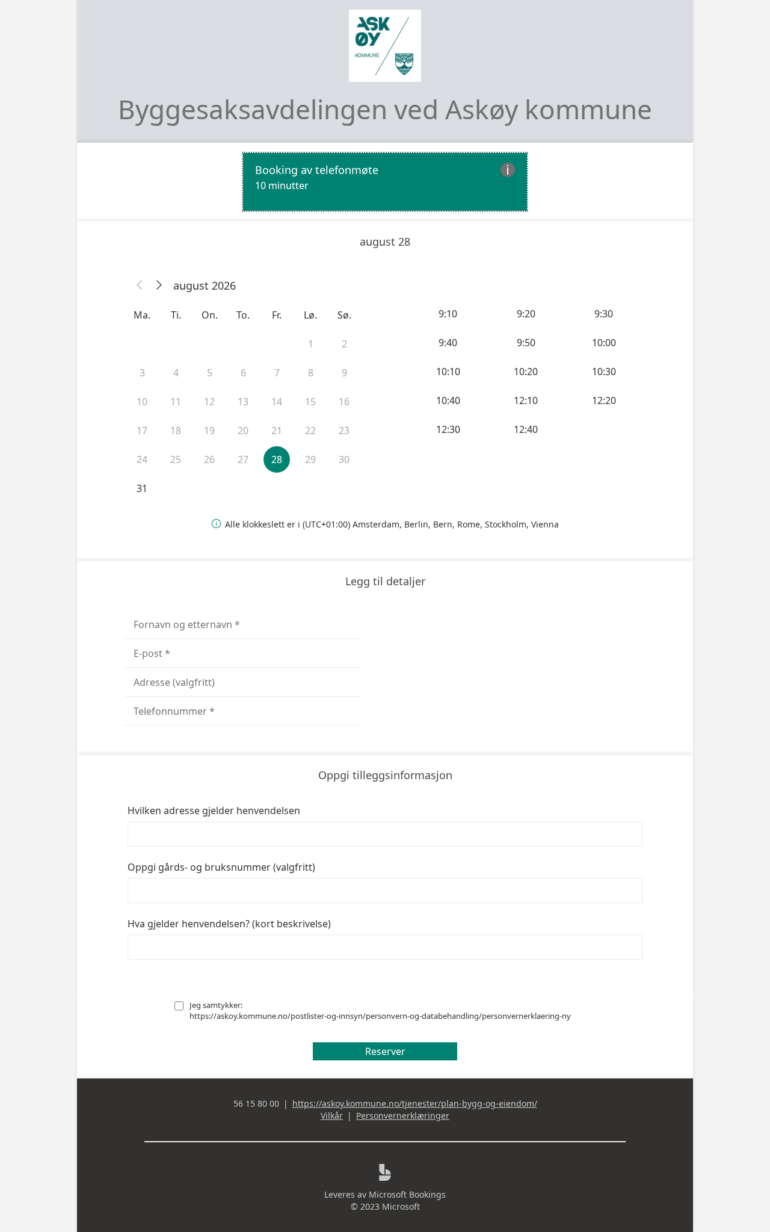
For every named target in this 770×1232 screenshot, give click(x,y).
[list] (385, 182)
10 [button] (142, 401)
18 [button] (175, 430)
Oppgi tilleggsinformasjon (385, 775)
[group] (527, 371)
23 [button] (344, 430)
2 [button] (344, 343)
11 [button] (175, 401)
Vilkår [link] (332, 1115)
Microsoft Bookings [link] (407, 1194)
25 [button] (175, 459)
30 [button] (344, 459)
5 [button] (209, 372)
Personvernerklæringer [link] (402, 1115)
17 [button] (142, 430)
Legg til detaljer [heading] (385, 581)
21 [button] (276, 430)
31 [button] (142, 488)
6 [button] (243, 372)
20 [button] (243, 430)
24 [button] (142, 459)
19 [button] (209, 430)
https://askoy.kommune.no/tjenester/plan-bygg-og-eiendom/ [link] (414, 1103)
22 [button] (310, 430)
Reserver (385, 1051)
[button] (139, 285)
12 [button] (209, 401)
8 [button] (310, 372)
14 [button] (276, 401)
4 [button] (176, 372)
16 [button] (344, 401)
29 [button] (310, 459)
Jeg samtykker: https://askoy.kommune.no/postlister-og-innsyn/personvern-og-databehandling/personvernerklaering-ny (380, 1010)
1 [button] (310, 343)
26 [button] (209, 459)
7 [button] (277, 372)
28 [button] (276, 459)
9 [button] (344, 372)
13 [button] (243, 401)
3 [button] (142, 372)
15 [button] (310, 401)
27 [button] (243, 459)
